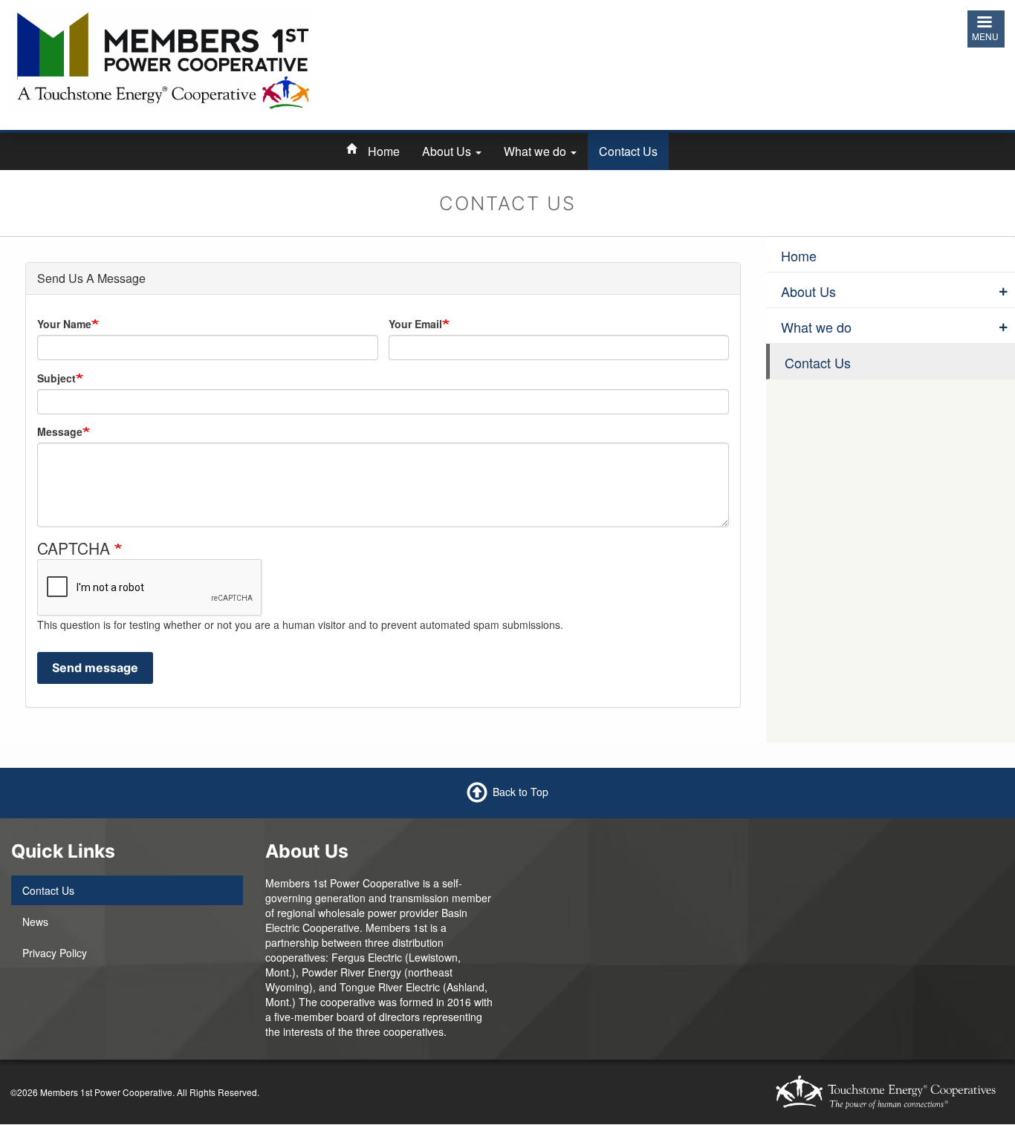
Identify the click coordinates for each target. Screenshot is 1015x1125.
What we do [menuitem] (816, 326)
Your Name (64, 323)
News (35, 921)
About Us (448, 151)
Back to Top (520, 790)
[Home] (161, 57)
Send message (95, 667)
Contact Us (628, 151)
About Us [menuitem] (808, 291)
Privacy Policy (54, 952)
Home (384, 151)
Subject (56, 378)
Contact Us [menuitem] (818, 362)
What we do (536, 151)
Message (59, 431)
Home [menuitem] (799, 255)
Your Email (415, 323)
